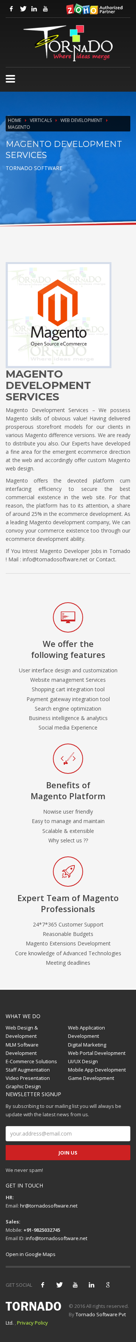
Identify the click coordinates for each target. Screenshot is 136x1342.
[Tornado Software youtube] (45, 8)
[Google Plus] (107, 1284)
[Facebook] (42, 1284)
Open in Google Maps (31, 1254)
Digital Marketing (87, 1044)
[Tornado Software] (10, 78)
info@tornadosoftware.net (56, 1238)
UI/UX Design (83, 1061)
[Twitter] (59, 1284)
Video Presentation (28, 1078)
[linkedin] (91, 1284)
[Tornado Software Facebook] (11, 8)
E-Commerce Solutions (31, 1061)
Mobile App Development (97, 1069)
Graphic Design (23, 1086)
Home (14, 120)
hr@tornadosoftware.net (48, 1205)
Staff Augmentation (28, 1069)
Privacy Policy (32, 1322)
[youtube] (75, 1284)
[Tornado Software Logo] (68, 43)
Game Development (91, 1078)
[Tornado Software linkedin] (34, 8)
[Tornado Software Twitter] (22, 8)
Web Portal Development (96, 1053)
